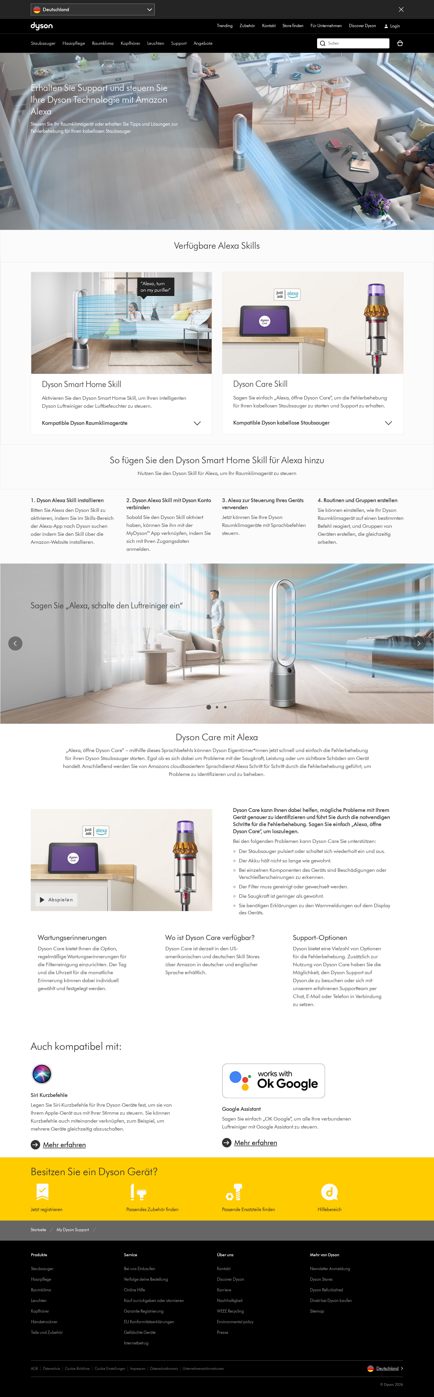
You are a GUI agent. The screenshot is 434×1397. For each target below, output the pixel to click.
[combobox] (93, 9)
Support (179, 43)
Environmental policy (235, 1321)
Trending (225, 25)
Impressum (137, 1368)
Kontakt (268, 25)
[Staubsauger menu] (58, 43)
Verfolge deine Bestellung (146, 1279)
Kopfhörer (130, 43)
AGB (34, 1368)
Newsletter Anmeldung (330, 1268)
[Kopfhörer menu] (143, 43)
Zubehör (247, 25)
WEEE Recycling (230, 1311)
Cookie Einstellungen (110, 1368)
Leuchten (155, 43)
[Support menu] (189, 43)
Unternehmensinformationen (203, 1368)
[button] (385, 1368)
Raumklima (103, 43)
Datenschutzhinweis (164, 1368)
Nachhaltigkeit (229, 1300)
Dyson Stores (321, 1279)
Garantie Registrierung (144, 1311)
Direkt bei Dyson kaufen (331, 1300)
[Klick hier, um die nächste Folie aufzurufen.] (419, 643)
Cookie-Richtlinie (77, 1368)
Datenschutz (51, 1368)
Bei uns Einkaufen (139, 1268)
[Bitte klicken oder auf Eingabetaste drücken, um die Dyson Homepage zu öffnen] (42, 26)
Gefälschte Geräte (140, 1332)
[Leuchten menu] (167, 43)
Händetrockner (44, 1321)
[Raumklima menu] (117, 43)
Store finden (293, 25)
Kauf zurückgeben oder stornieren (154, 1300)
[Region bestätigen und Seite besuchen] (401, 9)
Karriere (224, 1290)
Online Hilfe (134, 1290)
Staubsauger (43, 43)
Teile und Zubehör (47, 1332)
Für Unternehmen (326, 25)
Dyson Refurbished (326, 1290)
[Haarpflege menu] (88, 43)
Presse (222, 1332)
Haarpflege (74, 43)
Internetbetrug (136, 1343)
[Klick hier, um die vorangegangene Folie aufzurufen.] (15, 643)
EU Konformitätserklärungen (149, 1321)
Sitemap (317, 1311)
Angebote (203, 43)
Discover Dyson (362, 25)
